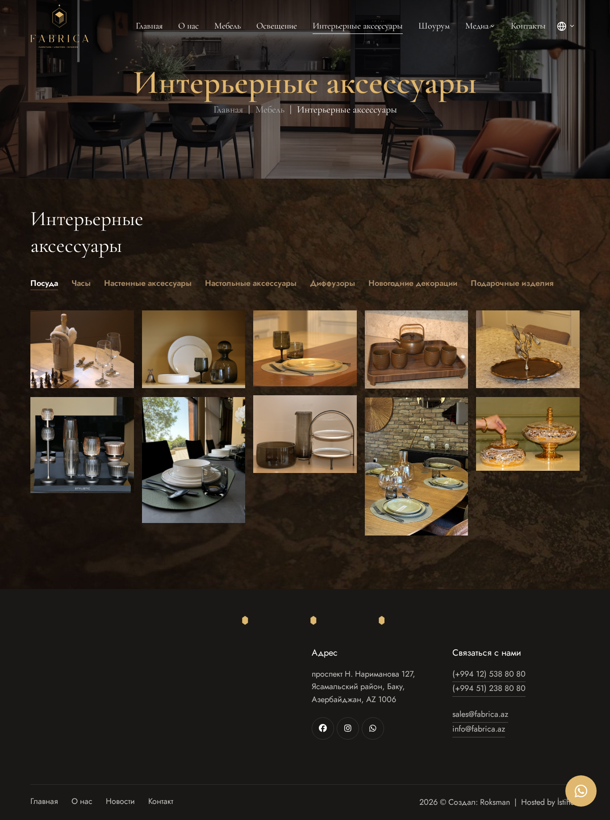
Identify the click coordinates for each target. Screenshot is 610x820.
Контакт (160, 802)
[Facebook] (323, 728)
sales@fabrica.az (480, 714)
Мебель (227, 26)
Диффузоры (332, 283)
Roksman (495, 802)
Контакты (528, 26)
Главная (149, 26)
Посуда (44, 283)
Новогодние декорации (412, 283)
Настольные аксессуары (251, 283)
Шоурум (434, 26)
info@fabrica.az (478, 729)
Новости (120, 802)
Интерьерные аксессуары (358, 26)
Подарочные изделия (512, 283)
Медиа (477, 26)
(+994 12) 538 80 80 (489, 674)
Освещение (276, 26)
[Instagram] (348, 728)
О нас (188, 26)
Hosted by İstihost (550, 802)
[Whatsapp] (373, 728)
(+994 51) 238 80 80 (489, 688)
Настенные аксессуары (148, 283)
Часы (81, 283)
